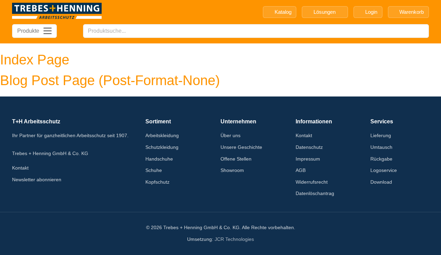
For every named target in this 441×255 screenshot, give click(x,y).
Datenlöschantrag (315, 193)
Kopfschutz (157, 182)
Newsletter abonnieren (36, 179)
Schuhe (153, 170)
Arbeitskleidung (162, 135)
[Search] (422, 31)
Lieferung (380, 135)
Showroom (232, 170)
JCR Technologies (234, 239)
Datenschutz (309, 147)
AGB (301, 170)
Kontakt (20, 168)
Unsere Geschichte (241, 147)
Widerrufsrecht (312, 182)
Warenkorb (411, 12)
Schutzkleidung (161, 147)
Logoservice (383, 170)
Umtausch (381, 147)
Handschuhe (159, 159)
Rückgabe (381, 159)
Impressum (308, 159)
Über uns (230, 135)
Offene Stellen (236, 159)
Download (381, 182)
